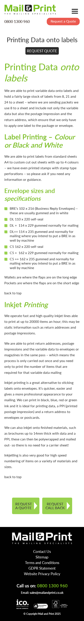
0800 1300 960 (17, 21)
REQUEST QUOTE (42, 50)
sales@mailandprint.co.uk (46, 592)
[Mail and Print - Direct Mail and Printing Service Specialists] (30, 9)
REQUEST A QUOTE (23, 505)
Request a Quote (63, 21)
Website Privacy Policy (42, 573)
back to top (13, 292)
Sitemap (42, 557)
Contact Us (42, 551)
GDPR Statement (42, 568)
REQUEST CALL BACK (55, 505)
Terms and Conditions (42, 562)
